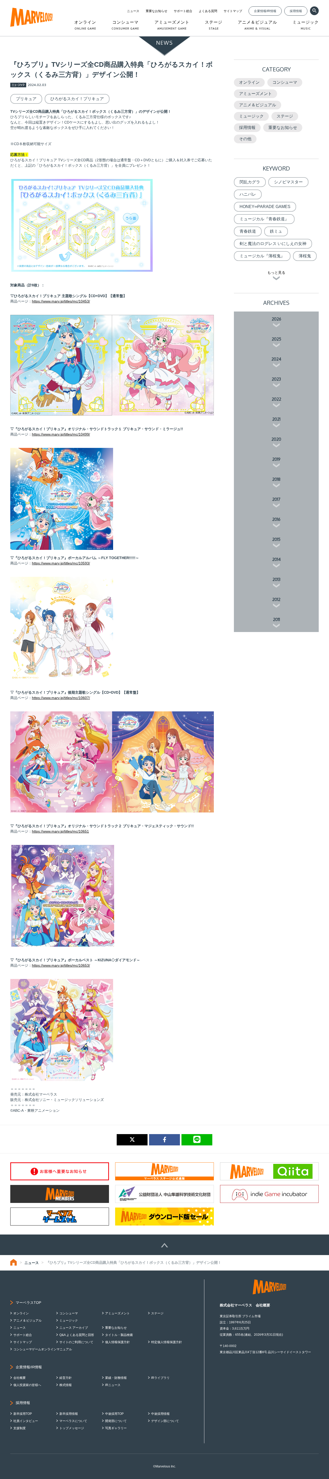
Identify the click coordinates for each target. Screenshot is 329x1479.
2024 (276, 359)
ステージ (285, 116)
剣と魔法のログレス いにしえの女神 (273, 243)
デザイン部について (165, 1421)
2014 (276, 559)
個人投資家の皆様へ (27, 1385)
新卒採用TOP (22, 1414)
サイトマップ (233, 11)
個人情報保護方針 (117, 1342)
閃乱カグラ (250, 182)
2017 (276, 499)
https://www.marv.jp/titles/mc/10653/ (61, 965)
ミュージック (251, 116)
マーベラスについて (73, 1421)
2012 (276, 599)
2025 (276, 339)
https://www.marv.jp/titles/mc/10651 (60, 831)
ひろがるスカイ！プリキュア (77, 99)
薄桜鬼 (305, 256)
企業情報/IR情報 (265, 11)
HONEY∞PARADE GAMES (265, 206)
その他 (245, 139)
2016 (276, 519)
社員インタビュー (25, 1421)
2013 (276, 579)
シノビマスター (288, 182)
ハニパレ (248, 194)
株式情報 (65, 1385)
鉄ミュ (276, 231)
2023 (276, 379)
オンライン (249, 82)
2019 (276, 459)
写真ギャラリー (116, 1428)
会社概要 (19, 1378)
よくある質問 (208, 11)
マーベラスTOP (28, 1303)
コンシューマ (284, 82)
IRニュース (113, 1385)
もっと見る (276, 272)
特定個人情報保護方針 (166, 1342)
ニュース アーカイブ (73, 1328)
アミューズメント (255, 93)
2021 (276, 419)
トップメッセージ (71, 1428)
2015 (276, 539)
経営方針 (65, 1378)
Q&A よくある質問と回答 (76, 1335)
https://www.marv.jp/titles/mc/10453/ (61, 301)
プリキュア (26, 99)
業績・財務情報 (116, 1378)
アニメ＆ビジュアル (257, 105)
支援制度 (19, 1428)
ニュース (133, 11)
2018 (276, 479)
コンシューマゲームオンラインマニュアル (42, 1349)
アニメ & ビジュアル (27, 1320)
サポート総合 (183, 11)
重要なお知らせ (156, 11)
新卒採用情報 (68, 1414)
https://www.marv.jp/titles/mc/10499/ (61, 434)
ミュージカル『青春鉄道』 (264, 219)
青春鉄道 (248, 231)
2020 (276, 439)
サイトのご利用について (76, 1342)
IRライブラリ (160, 1378)
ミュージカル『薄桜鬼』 (262, 256)
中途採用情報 (160, 1414)
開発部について (116, 1421)
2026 (276, 319)
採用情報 (296, 11)
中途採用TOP (114, 1414)
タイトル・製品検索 (119, 1335)
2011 (276, 619)
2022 (276, 399)
